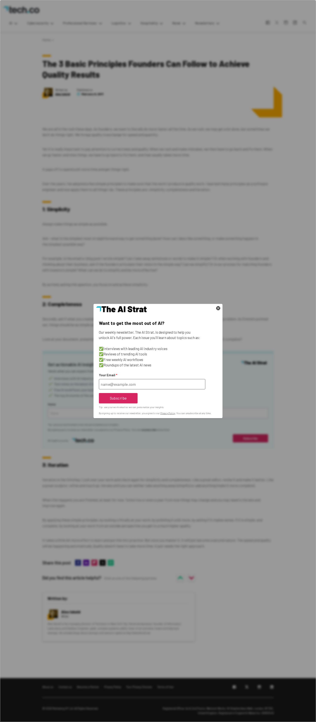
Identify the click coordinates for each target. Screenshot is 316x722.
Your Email (108, 375)
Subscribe (118, 398)
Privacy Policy (167, 413)
